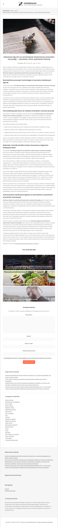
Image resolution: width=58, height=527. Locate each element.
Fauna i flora (8, 411)
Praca (6, 429)
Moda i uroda (8, 423)
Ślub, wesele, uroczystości (12, 434)
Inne (16, 10)
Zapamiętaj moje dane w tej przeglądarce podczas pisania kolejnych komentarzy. (28, 358)
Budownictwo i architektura (12, 402)
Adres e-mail (29, 343)
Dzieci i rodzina (9, 406)
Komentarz (29, 315)
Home (11, 10)
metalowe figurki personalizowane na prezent (26, 243)
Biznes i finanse (9, 400)
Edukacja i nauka (9, 407)
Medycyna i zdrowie (10, 421)
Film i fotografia (9, 413)
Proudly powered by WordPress (45, 522)
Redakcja (21, 63)
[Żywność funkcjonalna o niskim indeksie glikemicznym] (29, 278)
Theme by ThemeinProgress (28, 522)
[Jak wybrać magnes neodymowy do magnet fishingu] (29, 294)
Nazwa (29, 336)
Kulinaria (7, 417)
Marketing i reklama (10, 419)
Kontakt (7, 489)
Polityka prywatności (10, 491)
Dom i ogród (8, 404)
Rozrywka (7, 432)
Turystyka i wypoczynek (11, 440)
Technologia (8, 438)
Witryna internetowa (29, 351)
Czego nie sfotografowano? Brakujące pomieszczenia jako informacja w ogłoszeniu (27, 389)
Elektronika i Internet (10, 409)
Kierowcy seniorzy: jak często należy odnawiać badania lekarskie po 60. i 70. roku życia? (28, 387)
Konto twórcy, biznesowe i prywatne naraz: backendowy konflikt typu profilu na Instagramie (29, 460)
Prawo (6, 430)
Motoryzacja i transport (11, 425)
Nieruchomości (9, 427)
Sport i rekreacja (9, 436)
